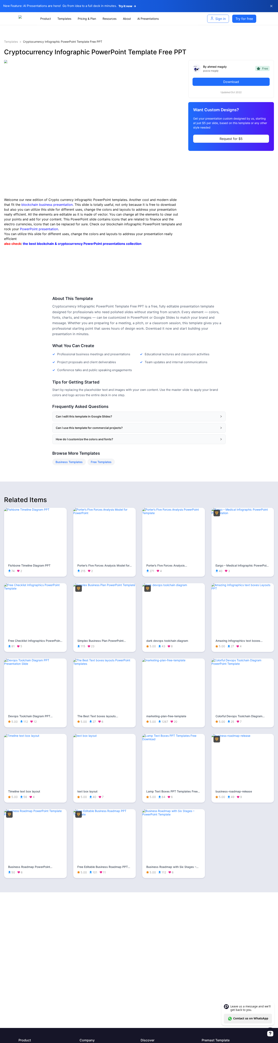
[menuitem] (45, 18)
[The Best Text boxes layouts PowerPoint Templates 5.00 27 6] (104, 663)
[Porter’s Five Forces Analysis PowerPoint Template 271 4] (173, 513)
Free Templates (101, 462)
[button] (139, 416)
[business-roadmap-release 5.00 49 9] (242, 735)
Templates (11, 41)
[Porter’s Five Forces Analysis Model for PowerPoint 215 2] (104, 513)
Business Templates (69, 462)
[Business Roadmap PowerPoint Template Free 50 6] (35, 814)
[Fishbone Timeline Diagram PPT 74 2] (35, 509)
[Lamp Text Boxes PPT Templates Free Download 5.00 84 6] (173, 739)
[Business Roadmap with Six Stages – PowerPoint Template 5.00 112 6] (173, 814)
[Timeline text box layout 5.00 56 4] (35, 735)
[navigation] (117, 18)
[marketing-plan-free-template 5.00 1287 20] (173, 660)
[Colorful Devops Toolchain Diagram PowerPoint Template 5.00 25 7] (242, 663)
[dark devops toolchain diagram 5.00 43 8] (173, 585)
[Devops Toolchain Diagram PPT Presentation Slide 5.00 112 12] (35, 663)
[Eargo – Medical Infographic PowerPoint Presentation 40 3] (242, 513)
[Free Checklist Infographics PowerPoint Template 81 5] (35, 588)
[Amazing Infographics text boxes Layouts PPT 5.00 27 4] (242, 588)
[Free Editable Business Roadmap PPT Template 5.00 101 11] (104, 814)
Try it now (127, 6)
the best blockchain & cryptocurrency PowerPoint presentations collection (82, 244)
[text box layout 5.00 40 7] (104, 735)
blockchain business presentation (47, 205)
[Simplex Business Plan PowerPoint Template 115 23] (104, 585)
